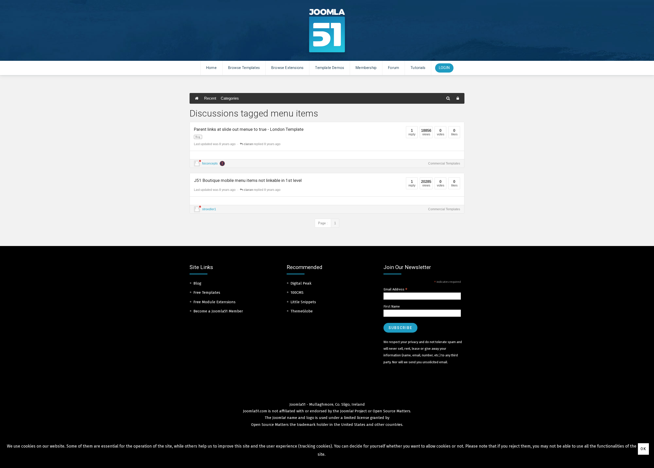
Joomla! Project (353, 411)
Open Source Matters (391, 411)
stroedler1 (209, 209)
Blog (197, 283)
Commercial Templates (444, 163)
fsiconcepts (210, 163)
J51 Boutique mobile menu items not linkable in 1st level (248, 180)
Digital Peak (300, 283)
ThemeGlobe (301, 311)
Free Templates (206, 292)
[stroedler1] (197, 209)
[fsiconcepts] (197, 163)
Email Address (395, 289)
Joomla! (279, 417)
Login (444, 68)
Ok (643, 449)
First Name (391, 306)
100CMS (296, 292)
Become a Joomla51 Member (218, 311)
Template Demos (329, 68)
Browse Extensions (287, 68)
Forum (393, 68)
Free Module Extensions (214, 302)
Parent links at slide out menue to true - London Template (248, 129)
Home (211, 68)
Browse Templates (244, 68)
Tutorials (418, 68)
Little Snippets (303, 302)
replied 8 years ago (262, 144)
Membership (366, 68)
